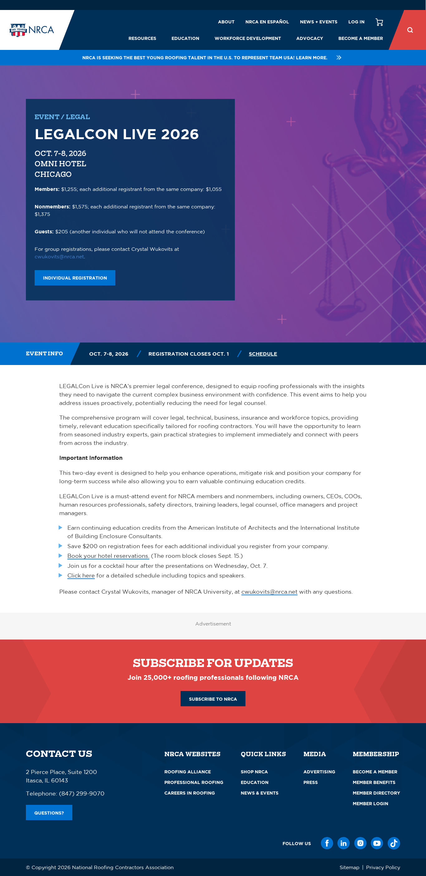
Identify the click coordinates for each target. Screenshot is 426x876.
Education (185, 38)
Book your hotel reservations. (108, 555)
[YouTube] (377, 843)
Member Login (370, 803)
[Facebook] (327, 843)
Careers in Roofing (189, 793)
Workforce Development (248, 38)
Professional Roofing (193, 782)
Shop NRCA (254, 771)
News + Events (318, 21)
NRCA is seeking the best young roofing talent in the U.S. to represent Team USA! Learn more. (204, 57)
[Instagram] (360, 843)
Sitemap (350, 867)
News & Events (259, 793)
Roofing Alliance (187, 771)
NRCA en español (267, 21)
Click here (81, 575)
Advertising (319, 771)
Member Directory (376, 793)
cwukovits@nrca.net (59, 256)
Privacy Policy (383, 867)
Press (310, 782)
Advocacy (309, 38)
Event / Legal (62, 117)
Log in (356, 21)
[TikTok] (394, 843)
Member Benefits (374, 782)
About (226, 21)
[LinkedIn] (343, 843)
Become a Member (360, 38)
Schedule (263, 354)
